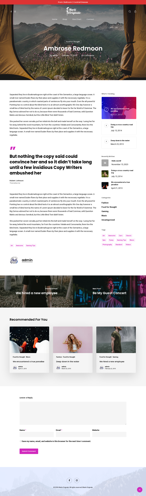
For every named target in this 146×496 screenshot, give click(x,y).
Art (12, 245)
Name (23, 430)
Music (104, 215)
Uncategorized (108, 220)
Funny (111, 240)
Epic (104, 240)
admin (55, 55)
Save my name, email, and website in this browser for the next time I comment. (56, 441)
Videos (128, 244)
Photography (107, 244)
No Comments (87, 55)
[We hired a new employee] (36, 291)
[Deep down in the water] (73, 350)
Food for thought (73, 42)
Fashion (105, 203)
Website (95, 430)
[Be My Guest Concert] (109, 291)
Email (59, 430)
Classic (128, 235)
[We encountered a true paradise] (29, 350)
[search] (129, 11)
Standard (119, 244)
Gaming (105, 211)
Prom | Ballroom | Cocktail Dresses (73, 2)
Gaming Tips (30, 245)
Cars (120, 235)
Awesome (19, 245)
